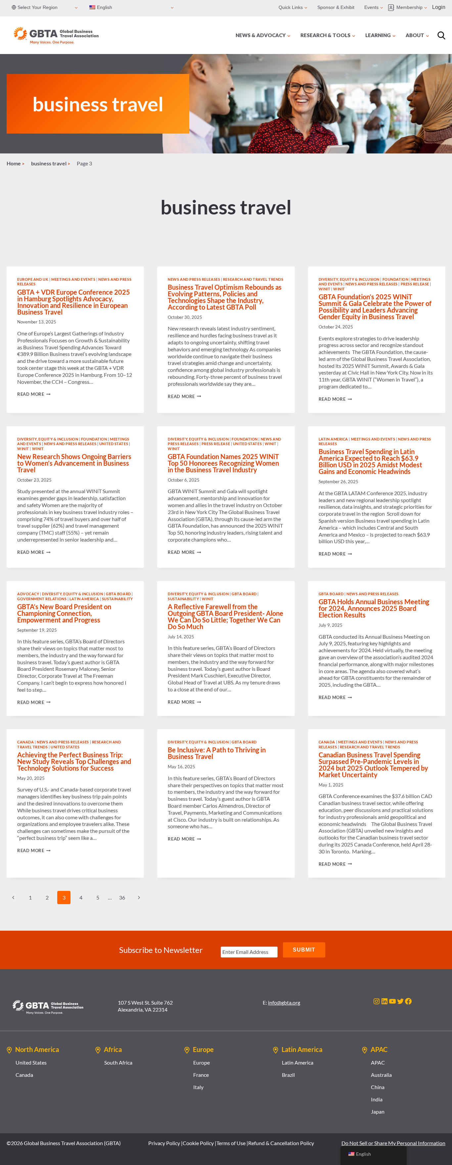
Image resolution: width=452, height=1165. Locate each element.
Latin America (333, 439)
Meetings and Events (73, 279)
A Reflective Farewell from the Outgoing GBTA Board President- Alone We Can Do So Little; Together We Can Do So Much (225, 616)
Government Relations (42, 599)
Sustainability (117, 599)
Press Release (415, 284)
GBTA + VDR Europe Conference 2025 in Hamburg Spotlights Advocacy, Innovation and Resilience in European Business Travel (73, 302)
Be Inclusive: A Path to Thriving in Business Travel (217, 753)
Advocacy (28, 594)
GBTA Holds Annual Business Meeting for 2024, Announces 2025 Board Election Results (374, 608)
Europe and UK (32, 279)
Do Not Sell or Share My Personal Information (393, 1143)
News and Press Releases (194, 279)
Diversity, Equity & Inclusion (349, 279)
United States (113, 443)
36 (122, 897)
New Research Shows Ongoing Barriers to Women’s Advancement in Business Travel (74, 463)
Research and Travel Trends (253, 279)
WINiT (325, 289)
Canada (25, 742)
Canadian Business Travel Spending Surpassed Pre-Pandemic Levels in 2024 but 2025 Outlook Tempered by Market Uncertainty (373, 765)
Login (438, 7)
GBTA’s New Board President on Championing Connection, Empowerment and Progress (64, 613)
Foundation (396, 279)
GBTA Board (118, 594)
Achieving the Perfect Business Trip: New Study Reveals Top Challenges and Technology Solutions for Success (74, 761)
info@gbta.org (284, 1002)
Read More (34, 394)
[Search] (441, 35)
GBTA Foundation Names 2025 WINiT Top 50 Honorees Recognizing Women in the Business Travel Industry (223, 463)
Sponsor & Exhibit (335, 7)
